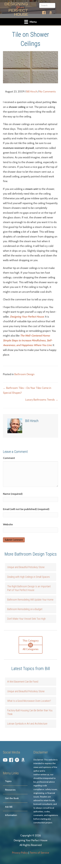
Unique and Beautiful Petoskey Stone (26, 567)
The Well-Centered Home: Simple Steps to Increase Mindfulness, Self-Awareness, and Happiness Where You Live (27, 340)
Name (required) (13, 493)
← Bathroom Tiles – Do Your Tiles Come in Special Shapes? (27, 390)
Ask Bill (8, 806)
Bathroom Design (24, 374)
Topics (8, 781)
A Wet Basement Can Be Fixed (22, 681)
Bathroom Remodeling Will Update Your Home (30, 599)
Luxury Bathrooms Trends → (41, 399)
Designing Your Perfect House (27, 316)
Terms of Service (39, 852)
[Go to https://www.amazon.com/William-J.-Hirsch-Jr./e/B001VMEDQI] (50, 13)
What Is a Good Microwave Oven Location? (29, 700)
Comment (9, 458)
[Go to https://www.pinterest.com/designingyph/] (17, 760)
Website (8, 524)
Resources (10, 789)
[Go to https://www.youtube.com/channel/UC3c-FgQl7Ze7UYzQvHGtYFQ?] (5, 760)
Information (11, 815)
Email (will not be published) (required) (26, 509)
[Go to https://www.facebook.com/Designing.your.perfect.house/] (44, 13)
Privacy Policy (20, 852)
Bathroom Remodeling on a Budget (24, 609)
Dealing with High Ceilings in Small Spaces (28, 576)
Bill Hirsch (31, 91)
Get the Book (12, 798)
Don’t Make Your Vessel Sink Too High (26, 618)
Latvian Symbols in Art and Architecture (27, 723)
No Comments (47, 91)
